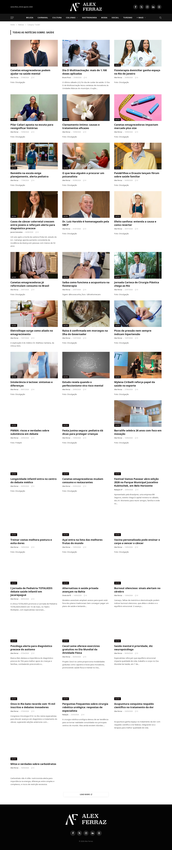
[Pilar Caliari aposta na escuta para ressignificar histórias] (34, 107)
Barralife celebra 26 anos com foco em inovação (138, 432)
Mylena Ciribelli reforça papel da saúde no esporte (134, 383)
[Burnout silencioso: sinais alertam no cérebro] (138, 571)
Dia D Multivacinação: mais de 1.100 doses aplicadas (84, 72)
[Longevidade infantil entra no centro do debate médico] (34, 462)
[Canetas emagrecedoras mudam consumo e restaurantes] (86, 462)
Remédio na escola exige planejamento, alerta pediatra (29, 174)
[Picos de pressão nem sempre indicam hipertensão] (138, 313)
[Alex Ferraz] (86, 7)
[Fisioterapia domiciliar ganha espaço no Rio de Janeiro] (138, 53)
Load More (85, 794)
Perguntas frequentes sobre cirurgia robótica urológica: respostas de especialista (85, 707)
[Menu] (12, 17)
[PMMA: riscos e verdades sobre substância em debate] (34, 413)
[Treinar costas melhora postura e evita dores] (34, 522)
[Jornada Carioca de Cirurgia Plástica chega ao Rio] (138, 265)
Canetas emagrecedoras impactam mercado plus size (136, 126)
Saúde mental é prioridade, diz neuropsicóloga (133, 647)
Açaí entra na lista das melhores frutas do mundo (82, 541)
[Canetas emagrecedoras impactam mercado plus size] (138, 107)
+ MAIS (140, 17)
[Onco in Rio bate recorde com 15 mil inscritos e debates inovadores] (34, 687)
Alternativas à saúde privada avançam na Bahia (80, 589)
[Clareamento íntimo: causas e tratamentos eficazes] (86, 107)
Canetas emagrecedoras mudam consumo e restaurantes (82, 480)
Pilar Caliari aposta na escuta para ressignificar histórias (31, 126)
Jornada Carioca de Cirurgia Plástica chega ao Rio (136, 284)
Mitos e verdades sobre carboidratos (33, 764)
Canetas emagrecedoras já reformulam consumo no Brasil (29, 284)
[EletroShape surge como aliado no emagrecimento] (34, 313)
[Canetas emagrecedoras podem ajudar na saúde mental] (34, 53)
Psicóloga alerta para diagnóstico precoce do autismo (31, 647)
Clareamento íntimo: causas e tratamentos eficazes (81, 126)
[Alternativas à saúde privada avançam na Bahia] (86, 571)
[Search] (160, 17)
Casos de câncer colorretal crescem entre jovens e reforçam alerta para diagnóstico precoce (32, 225)
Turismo (127, 17)
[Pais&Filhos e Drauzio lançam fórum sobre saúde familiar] (138, 156)
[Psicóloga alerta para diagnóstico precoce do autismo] (34, 629)
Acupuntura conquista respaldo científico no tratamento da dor (134, 705)
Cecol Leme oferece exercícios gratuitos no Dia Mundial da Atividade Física (81, 649)
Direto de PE (66, 595)
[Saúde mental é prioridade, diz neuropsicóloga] (138, 629)
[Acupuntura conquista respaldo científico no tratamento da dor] (138, 687)
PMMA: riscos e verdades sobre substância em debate (29, 432)
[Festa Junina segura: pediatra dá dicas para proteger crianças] (86, 413)
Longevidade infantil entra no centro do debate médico (33, 480)
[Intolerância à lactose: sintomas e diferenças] (34, 365)
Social (115, 17)
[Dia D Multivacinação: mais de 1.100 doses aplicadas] (86, 53)
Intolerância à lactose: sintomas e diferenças (31, 383)
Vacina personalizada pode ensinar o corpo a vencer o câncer (137, 541)
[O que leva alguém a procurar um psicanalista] (86, 156)
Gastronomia (89, 17)
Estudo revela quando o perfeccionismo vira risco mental (82, 383)
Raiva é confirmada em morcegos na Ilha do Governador (85, 332)
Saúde (13, 65)
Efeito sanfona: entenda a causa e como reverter (135, 223)
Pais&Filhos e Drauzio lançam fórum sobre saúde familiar (136, 174)
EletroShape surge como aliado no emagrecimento (31, 332)
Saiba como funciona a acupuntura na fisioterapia (85, 284)
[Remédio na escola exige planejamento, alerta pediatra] (34, 156)
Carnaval (43, 17)
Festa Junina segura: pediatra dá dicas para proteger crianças (82, 432)
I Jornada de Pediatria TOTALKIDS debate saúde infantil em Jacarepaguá (31, 591)
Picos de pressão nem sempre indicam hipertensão (132, 332)
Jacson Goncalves (16, 232)
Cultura (57, 17)
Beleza (29, 17)
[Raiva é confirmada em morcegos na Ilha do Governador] (86, 313)
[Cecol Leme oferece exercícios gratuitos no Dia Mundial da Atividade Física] (86, 629)
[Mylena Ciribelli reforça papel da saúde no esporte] (138, 365)
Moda (104, 17)
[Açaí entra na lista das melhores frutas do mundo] (86, 522)
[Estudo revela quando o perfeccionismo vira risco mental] (86, 365)
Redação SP (118, 490)
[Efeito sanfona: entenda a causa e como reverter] (138, 204)
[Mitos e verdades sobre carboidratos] (34, 747)
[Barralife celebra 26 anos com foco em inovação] (138, 413)
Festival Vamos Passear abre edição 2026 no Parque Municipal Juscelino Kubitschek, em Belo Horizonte (136, 482)
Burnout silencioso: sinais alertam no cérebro (137, 589)
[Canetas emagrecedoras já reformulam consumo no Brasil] (34, 265)
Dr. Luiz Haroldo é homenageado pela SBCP (85, 223)
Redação (65, 715)
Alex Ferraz (14, 77)
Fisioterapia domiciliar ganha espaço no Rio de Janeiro (137, 72)
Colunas (71, 17)
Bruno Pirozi (66, 77)
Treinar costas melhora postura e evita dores (31, 541)
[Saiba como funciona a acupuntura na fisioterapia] (86, 265)
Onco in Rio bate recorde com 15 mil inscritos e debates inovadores (32, 705)
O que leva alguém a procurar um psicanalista (83, 174)
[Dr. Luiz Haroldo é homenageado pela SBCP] (86, 204)
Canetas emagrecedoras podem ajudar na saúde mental (30, 72)
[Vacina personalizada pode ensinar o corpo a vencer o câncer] (138, 522)
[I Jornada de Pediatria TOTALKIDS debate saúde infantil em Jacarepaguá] (34, 571)
